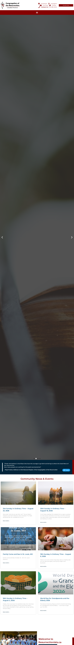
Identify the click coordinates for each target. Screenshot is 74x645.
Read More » (6, 520)
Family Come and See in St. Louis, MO (18, 554)
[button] (37, 12)
